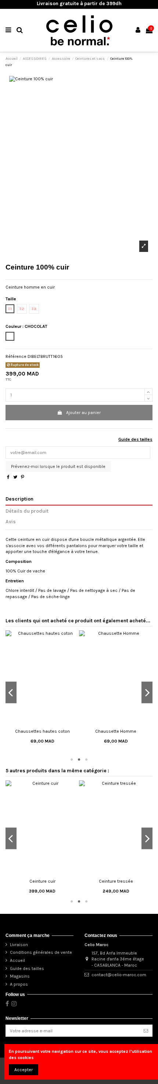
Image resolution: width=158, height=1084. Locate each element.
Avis (11, 521)
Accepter (23, 1069)
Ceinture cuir (42, 881)
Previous (11, 692)
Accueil (17, 960)
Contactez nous (101, 935)
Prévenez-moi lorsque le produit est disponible (58, 466)
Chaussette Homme (115, 731)
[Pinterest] (22, 477)
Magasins (20, 976)
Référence (16, 356)
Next (146, 692)
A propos (19, 984)
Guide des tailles (135, 439)
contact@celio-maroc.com (118, 974)
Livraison (19, 944)
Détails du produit (27, 511)
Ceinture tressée (116, 881)
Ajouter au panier (83, 412)
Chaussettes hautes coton (42, 731)
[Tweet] (15, 477)
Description (19, 499)
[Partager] (8, 477)
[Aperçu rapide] (42, 722)
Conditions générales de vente (41, 952)
